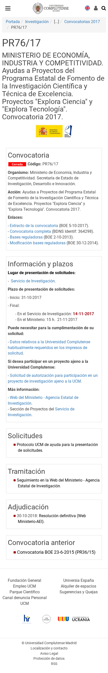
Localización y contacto (49, 648)
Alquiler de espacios (78, 586)
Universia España (78, 580)
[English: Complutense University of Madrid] (87, 8)
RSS (54, 664)
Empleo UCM (24, 586)
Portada (13, 21)
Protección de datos (49, 658)
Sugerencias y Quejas (79, 592)
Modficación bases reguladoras (38, 243)
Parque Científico (25, 592)
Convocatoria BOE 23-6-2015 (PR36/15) (56, 552)
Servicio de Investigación (33, 281)
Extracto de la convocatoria (34, 225)
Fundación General (24, 580)
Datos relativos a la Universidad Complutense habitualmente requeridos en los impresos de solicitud (49, 348)
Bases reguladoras (26, 237)
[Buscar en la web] (104, 8)
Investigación (37, 21)
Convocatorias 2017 (82, 21)
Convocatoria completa (30, 231)
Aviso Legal (49, 653)
